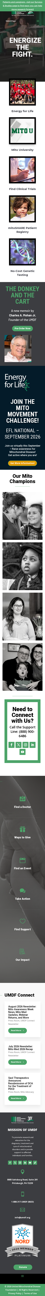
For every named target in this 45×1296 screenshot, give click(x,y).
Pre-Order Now (22, 328)
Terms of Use (30, 1293)
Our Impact (23, 959)
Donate (23, 1267)
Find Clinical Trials (22, 189)
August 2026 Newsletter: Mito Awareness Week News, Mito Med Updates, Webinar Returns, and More (22, 1012)
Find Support (22, 929)
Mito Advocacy (27, 1092)
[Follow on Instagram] (25, 745)
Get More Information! (22, 463)
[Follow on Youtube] (23, 752)
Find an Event (22, 868)
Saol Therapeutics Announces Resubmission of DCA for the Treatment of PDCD (20, 1083)
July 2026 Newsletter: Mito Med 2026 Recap (20, 1048)
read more (16, 1030)
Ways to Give (22, 837)
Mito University (22, 150)
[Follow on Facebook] (11, 745)
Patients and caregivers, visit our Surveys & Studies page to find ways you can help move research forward (22, 6)
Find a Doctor (22, 807)
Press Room (14, 1020)
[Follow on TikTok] (35, 1163)
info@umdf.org (22, 1217)
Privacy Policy (15, 1293)
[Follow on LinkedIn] (33, 745)
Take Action (22, 898)
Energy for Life (22, 111)
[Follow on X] (19, 745)
